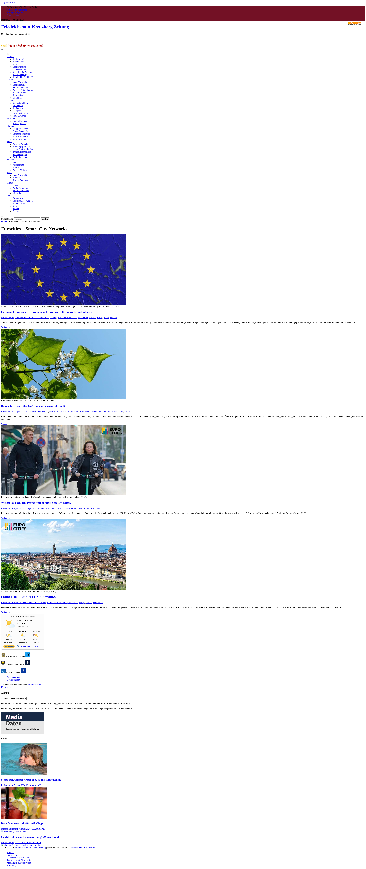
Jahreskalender (19, 69)
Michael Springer (9, 317)
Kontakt (10, 852)
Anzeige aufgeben (15, 12)
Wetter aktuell (19, 61)
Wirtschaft (11, 118)
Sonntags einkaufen (21, 134)
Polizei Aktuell (19, 92)
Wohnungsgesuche (21, 146)
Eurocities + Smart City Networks (73, 317)
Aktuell (10, 56)
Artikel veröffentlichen (17, 10)
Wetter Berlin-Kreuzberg (22, 616)
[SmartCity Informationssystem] (354, 24)
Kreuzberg (6, 687)
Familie (16, 208)
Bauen (10, 100)
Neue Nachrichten (21, 82)
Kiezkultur (17, 193)
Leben (10, 195)
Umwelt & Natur (20, 113)
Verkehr (16, 64)
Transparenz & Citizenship (19, 860)
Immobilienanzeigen (22, 152)
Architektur (18, 105)
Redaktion (5, 411)
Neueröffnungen (20, 121)
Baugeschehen (13, 680)
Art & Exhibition (20, 188)
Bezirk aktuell (19, 85)
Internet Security (20, 74)
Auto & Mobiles (20, 170)
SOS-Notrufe (19, 59)
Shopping (11, 126)
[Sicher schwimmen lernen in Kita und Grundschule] (24, 774)
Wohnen (16, 177)
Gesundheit (18, 198)
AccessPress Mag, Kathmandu (81, 847)
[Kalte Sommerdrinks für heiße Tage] (24, 818)
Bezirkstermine (19, 67)
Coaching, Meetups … (23, 201)
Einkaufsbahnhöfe (21, 131)
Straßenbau (18, 108)
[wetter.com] (9, 647)
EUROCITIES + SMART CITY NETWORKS (28, 596)
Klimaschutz (18, 165)
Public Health (19, 203)
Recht (9, 172)
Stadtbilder (17, 98)
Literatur (16, 185)
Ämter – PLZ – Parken (23, 90)
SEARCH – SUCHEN (23, 77)
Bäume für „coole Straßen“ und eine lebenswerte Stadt (33, 406)
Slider (106, 317)
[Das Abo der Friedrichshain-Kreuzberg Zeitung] (21, 845)
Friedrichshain (34, 684)
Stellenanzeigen (20, 154)
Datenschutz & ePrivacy (18, 857)
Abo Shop (11, 865)
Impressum (12, 855)
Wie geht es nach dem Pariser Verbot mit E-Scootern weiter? (36, 502)
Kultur (10, 183)
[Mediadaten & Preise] (22, 733)
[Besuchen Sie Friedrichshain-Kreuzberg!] (22, 46)
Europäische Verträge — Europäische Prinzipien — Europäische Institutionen (46, 311)
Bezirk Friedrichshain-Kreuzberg (64, 411)
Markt (9, 141)
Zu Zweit (17, 211)
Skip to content (8, 2)
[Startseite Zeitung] (8, 54)
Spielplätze (17, 110)
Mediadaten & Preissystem (19, 863)
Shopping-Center (20, 128)
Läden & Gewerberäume (24, 149)
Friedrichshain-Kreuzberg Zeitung (35, 26)
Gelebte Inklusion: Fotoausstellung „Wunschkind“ (30, 837)
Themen (10, 159)
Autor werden (13, 15)
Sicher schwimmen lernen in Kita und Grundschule (31, 779)
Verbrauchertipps (20, 139)
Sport (15, 206)
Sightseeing (18, 95)
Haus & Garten (19, 116)
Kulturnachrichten (21, 190)
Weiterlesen (6, 327)
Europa (92, 317)
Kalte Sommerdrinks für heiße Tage (22, 823)
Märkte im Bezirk (20, 136)
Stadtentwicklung (20, 103)
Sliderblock (89, 508)
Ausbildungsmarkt (21, 157)
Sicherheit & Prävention (23, 72)
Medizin (16, 167)
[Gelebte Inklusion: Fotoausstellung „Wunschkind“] (14, 831)
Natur (15, 162)
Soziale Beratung (20, 180)
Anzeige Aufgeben (21, 144)
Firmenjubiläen (19, 123)
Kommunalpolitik (20, 87)
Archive (4, 698)
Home (4, 221)
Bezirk (10, 79)
